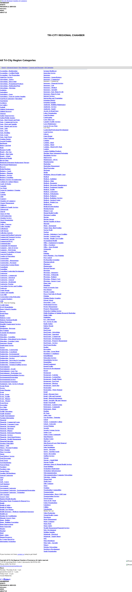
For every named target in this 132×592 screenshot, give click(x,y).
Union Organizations (50, 503)
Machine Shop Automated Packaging (56, 153)
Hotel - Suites (4, 535)
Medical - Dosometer (50, 183)
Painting (46, 253)
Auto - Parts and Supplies (8, 124)
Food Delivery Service (7, 456)
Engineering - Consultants (8, 352)
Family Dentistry (5, 413)
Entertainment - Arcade (8, 369)
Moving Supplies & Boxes (52, 221)
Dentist (2, 315)
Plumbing (47, 285)
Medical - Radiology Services (53, 198)
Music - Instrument (50, 226)
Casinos (2, 192)
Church (2, 211)
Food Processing (5, 458)
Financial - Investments (7, 426)
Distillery (3, 326)
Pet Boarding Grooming (51, 260)
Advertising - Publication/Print (10, 86)
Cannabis (3, 186)
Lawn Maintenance (50, 124)
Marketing (47, 164)
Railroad (46, 328)
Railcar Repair (48, 326)
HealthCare (4, 514)
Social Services (48, 445)
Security (46, 428)
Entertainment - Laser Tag (8, 371)
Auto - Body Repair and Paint (10, 120)
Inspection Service (49, 73)
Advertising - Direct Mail (8, 81)
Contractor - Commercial (8, 275)
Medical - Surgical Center (52, 200)
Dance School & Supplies (8, 309)
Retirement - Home (50, 409)
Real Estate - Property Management (55, 341)
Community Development (8, 246)
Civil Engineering (5, 216)
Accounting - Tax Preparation (10, 75)
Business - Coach (5, 171)
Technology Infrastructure (52, 471)
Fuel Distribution (5, 462)
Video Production (49, 513)
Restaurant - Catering (51, 375)
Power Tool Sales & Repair (52, 294)
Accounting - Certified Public (9, 73)
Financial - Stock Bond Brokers (10, 437)
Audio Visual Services (7, 116)
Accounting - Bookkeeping (8, 71)
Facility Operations (6, 411)
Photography (48, 266)
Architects (3, 103)
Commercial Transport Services (10, 237)
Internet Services (49, 96)
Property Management (51, 309)
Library (46, 134)
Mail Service (48, 157)
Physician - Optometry (51, 272)
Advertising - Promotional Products (11, 84)
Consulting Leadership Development (12, 271)
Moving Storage (49, 219)
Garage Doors (4, 471)
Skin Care (47, 441)
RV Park (46, 413)
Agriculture (4, 92)
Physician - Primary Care (52, 279)
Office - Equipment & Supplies (54, 243)
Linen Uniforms (49, 138)
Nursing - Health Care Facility (53, 238)
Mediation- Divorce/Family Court (55, 174)
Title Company (48, 483)
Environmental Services (8, 379)
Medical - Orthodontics (51, 194)
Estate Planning (5, 390)
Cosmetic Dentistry (6, 299)
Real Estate (47, 330)
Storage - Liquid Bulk (51, 460)
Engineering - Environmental (9, 354)
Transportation (49, 492)
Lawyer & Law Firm (50, 126)
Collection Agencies (6, 233)
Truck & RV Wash (50, 500)
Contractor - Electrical (7, 277)
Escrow (2, 388)
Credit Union (4, 305)
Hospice (2, 529)
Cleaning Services (6, 218)
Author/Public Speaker (7, 118)
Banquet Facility (5, 150)
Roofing (46, 411)
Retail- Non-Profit (49, 402)
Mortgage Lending (50, 215)
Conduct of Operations (7, 256)
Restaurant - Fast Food (51, 381)
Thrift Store (47, 481)
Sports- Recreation (50, 454)
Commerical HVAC (6, 241)
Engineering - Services (7, 358)
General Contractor (6, 475)
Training (46, 488)
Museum (46, 223)
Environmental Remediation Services (12, 375)
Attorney (3, 113)
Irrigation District (49, 100)
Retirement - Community (52, 407)
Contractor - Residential (8, 282)
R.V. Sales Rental (49, 319)
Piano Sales (47, 283)
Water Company (49, 521)
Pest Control (48, 258)
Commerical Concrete (7, 239)
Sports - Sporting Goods (51, 451)
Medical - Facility (49, 189)
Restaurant (47, 373)
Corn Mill (3, 295)
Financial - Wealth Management (10, 439)
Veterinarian (48, 509)
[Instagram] (4, 579)
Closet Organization (6, 220)
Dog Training (4, 330)
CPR (1, 301)
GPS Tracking (4, 494)
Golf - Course (4, 482)
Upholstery (47, 505)
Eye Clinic (3, 407)
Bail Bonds (3, 143)
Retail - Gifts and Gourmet (52, 396)
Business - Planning (6, 173)
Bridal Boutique (5, 169)
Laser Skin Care (49, 119)
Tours (45, 486)
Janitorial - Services (50, 107)
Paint (45, 251)
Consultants (4, 267)
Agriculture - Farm (6, 94)
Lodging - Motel (49, 145)
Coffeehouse (4, 228)
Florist (2, 454)
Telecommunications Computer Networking (58, 475)
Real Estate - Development (52, 338)
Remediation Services (51, 360)
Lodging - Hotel (49, 142)
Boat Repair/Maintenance (8, 165)
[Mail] (9, 579)
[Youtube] (6, 579)
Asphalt (2, 107)
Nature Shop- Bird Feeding (52, 228)
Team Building (48, 466)
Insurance (47, 75)
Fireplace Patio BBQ (7, 443)
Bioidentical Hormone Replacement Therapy (14, 162)
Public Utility (48, 315)
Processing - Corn (49, 302)
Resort (46, 370)
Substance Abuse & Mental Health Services (58, 464)
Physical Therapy (49, 268)
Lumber (46, 149)
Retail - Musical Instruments (53, 398)
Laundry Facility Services (52, 122)
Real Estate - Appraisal (51, 334)
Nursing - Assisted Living (52, 236)
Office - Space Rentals (51, 247)
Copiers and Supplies (7, 292)
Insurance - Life (49, 85)
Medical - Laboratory (51, 191)
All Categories (48, 67)
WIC (45, 538)
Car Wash (3, 188)
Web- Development (50, 530)
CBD (1, 196)
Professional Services (50, 304)
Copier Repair (4, 290)
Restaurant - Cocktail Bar (52, 377)
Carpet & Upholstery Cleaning (10, 190)
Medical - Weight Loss (51, 202)
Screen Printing (49, 426)
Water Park (47, 523)
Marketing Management (52, 166)
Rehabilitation (48, 356)
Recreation (47, 349)
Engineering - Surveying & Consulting (12, 360)
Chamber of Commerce (7, 201)
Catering (3, 194)
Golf (1, 480)
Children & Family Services (9, 207)
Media (46, 172)
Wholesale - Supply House (52, 536)
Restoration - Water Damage (53, 390)
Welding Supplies (49, 532)
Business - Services (6, 175)
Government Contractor (8, 488)
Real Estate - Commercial (52, 336)
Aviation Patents (5, 139)
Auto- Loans (4, 135)
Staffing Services (49, 456)
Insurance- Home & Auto (52, 94)
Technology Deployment (51, 468)
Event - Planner (5, 399)
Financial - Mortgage (7, 428)
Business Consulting (6, 177)
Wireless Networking (50, 547)
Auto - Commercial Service (9, 122)
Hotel (1, 533)
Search (4, 67)
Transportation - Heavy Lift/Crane (55, 494)
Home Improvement (6, 524)
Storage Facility (49, 462)
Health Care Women (6, 509)
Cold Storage (4, 231)
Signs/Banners (48, 437)
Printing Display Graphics (52, 298)
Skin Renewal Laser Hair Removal (55, 443)
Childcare (3, 205)
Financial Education (6, 441)
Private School (48, 300)
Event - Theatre (5, 401)
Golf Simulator (5, 484)
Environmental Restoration (9, 377)
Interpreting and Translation (53, 98)
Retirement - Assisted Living (53, 405)
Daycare (3, 311)
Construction (4, 258)
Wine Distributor (49, 541)
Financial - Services (6, 435)
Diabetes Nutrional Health (8, 320)
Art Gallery (4, 105)
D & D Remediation (6, 307)
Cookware (3, 288)
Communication (5, 243)
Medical (46, 177)
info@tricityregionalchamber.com (11, 566)
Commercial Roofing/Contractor (10, 235)
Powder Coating (49, 292)
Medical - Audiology (50, 179)
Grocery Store (4, 497)
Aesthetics (3, 90)
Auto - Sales (4, 128)
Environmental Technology (9, 381)
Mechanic (47, 170)
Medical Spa (48, 204)
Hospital (2, 531)
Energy (2, 347)
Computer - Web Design (8, 250)
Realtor (46, 347)
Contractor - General (7, 280)
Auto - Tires (4, 130)
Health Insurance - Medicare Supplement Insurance (17, 511)
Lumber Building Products (52, 151)
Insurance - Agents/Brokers (53, 77)
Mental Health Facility (51, 213)
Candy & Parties (5, 184)
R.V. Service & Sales (50, 321)
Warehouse (47, 517)
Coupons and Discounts (36, 67)
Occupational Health (50, 240)
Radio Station (48, 324)
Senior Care (48, 432)
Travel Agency (48, 498)
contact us (20, 554)
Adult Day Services (6, 77)
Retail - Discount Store (51, 394)
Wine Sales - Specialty (51, 543)
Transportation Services (51, 496)
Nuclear (46, 232)
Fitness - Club (4, 445)
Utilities (46, 507)
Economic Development (7, 332)
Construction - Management (9, 260)
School (46, 419)
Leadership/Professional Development (56, 130)
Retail (45, 392)
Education (3, 335)
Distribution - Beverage (7, 328)
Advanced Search (12, 67)
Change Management (7, 203)
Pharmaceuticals (49, 262)
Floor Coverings (5, 452)
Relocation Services (50, 358)
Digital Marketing (6, 322)
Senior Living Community (52, 434)
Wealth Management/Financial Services (56, 528)
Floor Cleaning (5, 450)
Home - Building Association (9, 522)
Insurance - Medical (50, 87)
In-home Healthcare (50, 71)
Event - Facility (5, 396)
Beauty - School (5, 156)
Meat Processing (49, 168)
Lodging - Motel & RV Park (53, 147)
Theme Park (48, 479)
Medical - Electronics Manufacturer (55, 185)
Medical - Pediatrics (50, 196)
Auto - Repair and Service (8, 126)
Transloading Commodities (52, 490)
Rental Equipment (50, 364)
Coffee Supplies (5, 226)
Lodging (46, 140)
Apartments (4, 101)
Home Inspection (5, 526)
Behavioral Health (6, 158)
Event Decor (4, 403)
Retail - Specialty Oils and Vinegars (55, 400)
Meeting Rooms (49, 209)
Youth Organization (50, 551)
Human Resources (6, 537)
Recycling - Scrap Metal (51, 351)
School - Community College (53, 422)
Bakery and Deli (5, 145)
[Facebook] (1, 579)
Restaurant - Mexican (51, 383)
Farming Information (7, 418)
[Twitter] (2, 579)
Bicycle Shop (4, 160)
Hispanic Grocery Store (7, 518)
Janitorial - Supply (50, 109)
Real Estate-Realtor (50, 345)
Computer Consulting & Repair (10, 252)
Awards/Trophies (5, 141)
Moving (46, 217)
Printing (46, 296)
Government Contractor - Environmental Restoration (17, 490)
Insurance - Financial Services (53, 83)
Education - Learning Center (9, 341)
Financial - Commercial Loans (10, 422)
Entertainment (5, 367)
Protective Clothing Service (52, 311)
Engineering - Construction (9, 350)
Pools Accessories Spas (51, 287)
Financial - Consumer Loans (9, 424)
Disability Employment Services (10, 324)
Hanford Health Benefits (8, 499)
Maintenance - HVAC (51, 159)
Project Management (50, 307)
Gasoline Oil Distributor (8, 473)
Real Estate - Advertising (52, 332)
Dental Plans (4, 313)
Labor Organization (50, 113)
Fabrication (4, 409)
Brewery (3, 167)
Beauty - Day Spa (5, 152)
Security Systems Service (52, 430)
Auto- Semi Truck (6, 137)
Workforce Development (52, 549)
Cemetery (3, 199)
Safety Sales (47, 415)
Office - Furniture (49, 245)
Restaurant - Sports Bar (51, 385)
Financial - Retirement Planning (10, 433)
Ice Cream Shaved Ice (7, 539)
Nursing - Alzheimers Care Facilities (55, 234)
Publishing (47, 317)
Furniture (3, 467)
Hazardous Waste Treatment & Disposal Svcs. (15, 501)
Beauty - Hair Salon (6, 154)
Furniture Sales (5, 469)
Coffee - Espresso (5, 224)
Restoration (47, 387)
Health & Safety (5, 505)
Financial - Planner (6, 431)
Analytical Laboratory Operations (11, 98)
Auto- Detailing (5, 133)
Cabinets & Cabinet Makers (9, 182)
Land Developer (49, 115)
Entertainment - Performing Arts (11, 373)
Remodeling (47, 362)
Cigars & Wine (5, 214)
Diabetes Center (5, 318)
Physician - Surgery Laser (52, 281)
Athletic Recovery (6, 111)
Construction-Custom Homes (9, 265)
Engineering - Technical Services (10, 362)
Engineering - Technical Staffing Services (13, 364)
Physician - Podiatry (50, 277)
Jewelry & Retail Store (51, 111)
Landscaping (48, 117)
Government (4, 486)
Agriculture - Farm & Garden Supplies (13, 96)
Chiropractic (4, 209)
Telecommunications (50, 473)
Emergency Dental (6, 343)
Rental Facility (48, 366)
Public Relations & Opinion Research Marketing (59, 313)
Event (2, 392)
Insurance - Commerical (51, 79)
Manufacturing (49, 162)
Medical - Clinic (49, 181)
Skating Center (49, 439)
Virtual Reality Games (51, 515)
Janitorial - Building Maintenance (55, 104)
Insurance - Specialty (50, 90)
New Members (23, 67)
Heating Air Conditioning (8, 516)
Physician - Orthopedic (51, 275)
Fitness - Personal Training (9, 448)
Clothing (3, 222)
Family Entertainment (7, 416)
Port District (48, 289)
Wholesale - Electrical (51, 534)
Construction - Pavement (8, 263)
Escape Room (4, 386)
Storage (46, 458)
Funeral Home (4, 465)
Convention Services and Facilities (11, 286)
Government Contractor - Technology (12, 492)
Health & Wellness (6, 507)
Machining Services (50, 155)
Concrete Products (6, 254)
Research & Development (52, 368)
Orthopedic (47, 249)
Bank (2, 147)
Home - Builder (5, 520)
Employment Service (7, 345)
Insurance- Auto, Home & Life (53, 92)
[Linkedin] (8, 579)
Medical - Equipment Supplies (53, 187)
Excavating (3, 405)
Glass (1, 477)
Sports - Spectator (49, 449)
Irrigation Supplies (50, 102)
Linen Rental (48, 136)
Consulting (3, 269)
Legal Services (48, 132)
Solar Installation (49, 447)
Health (2, 503)
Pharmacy (47, 264)
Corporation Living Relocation (10, 297)
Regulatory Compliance (51, 353)
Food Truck (4, 460)
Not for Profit (48, 230)
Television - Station (50, 477)
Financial (3, 420)
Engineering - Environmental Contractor (13, 356)
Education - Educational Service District (13, 339)
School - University (50, 424)
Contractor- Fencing (6, 284)
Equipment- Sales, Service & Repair (12, 384)
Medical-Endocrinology (51, 206)
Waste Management (50, 519)
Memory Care (48, 211)
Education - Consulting (7, 337)
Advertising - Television (7, 88)
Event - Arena (4, 394)
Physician (47, 270)
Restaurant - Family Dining (53, 379)
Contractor (3, 273)
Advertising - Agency (7, 79)
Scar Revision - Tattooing (52, 417)
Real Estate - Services (51, 343)
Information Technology (8, 541)
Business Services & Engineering (10, 179)
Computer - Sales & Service (9, 248)
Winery (46, 545)
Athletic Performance (7, 109)
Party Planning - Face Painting (54, 255)
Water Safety (48, 526)
